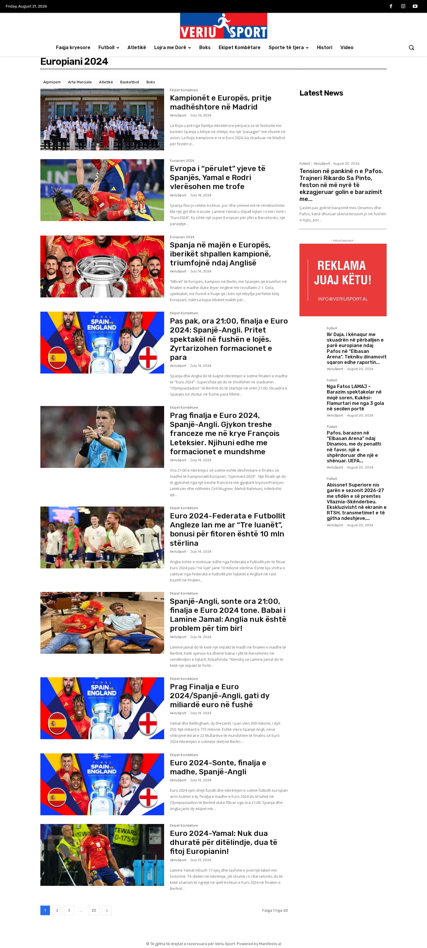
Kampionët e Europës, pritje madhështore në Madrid (221, 103)
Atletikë (106, 82)
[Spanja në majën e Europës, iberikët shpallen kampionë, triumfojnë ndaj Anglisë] (102, 266)
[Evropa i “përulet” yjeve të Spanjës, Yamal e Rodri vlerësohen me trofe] (102, 190)
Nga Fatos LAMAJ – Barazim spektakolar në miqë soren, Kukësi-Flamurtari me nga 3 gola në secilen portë (355, 398)
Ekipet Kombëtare (184, 90)
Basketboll (129, 82)
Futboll (304, 163)
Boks (150, 82)
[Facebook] (391, 7)
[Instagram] (403, 7)
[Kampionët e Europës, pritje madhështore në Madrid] (102, 119)
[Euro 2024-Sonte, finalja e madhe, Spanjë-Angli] (102, 784)
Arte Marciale (80, 82)
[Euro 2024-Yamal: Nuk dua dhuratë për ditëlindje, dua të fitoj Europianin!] (102, 855)
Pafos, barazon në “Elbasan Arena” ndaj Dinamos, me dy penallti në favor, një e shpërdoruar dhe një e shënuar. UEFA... (354, 447)
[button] (411, 47)
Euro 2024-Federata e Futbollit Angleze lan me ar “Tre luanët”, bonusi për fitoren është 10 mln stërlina (228, 529)
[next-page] (107, 910)
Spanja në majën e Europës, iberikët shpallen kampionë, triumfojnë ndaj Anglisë (220, 253)
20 (94, 910)
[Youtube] (415, 7)
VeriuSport (178, 115)
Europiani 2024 (182, 161)
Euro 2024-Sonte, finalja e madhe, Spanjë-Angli (218, 767)
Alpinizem (52, 82)
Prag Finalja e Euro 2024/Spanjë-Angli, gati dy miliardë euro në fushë (220, 695)
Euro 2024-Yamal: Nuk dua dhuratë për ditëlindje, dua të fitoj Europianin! (223, 842)
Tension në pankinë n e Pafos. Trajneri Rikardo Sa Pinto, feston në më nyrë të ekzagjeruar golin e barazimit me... (341, 185)
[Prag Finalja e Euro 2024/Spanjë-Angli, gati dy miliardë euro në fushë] (102, 708)
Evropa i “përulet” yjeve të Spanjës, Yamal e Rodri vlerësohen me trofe (217, 177)
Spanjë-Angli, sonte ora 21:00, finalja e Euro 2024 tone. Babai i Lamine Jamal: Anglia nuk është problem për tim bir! (228, 615)
